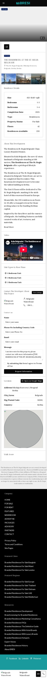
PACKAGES (9, 523)
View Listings (37, 292)
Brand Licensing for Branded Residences (21, 615)
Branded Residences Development (19, 611)
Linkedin (25, 658)
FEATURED (9, 511)
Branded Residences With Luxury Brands (21, 634)
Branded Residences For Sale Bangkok (20, 562)
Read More (9, 227)
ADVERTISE (10, 519)
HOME (7, 500)
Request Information (23, 371)
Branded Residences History (16, 645)
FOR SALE (9, 503)
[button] (23, 24)
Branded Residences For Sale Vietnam (20, 589)
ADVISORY (9, 526)
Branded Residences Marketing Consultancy (23, 619)
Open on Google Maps (33, 381)
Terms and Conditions (14, 544)
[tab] (6, 46)
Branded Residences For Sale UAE (18, 593)
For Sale (7, 55)
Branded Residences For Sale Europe (19, 582)
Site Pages (9, 548)
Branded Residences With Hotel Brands (21, 630)
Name (6, 318)
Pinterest (37, 658)
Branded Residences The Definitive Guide (21, 626)
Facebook (13, 658)
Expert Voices (10, 642)
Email (6, 337)
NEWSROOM (10, 515)
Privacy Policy (10, 540)
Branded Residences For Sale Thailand (20, 585)
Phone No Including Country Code (19, 327)
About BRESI (10, 649)
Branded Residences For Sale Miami (19, 566)
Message (8, 347)
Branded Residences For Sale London (20, 570)
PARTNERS (9, 530)
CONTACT (9, 534)
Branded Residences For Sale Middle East (21, 597)
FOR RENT (9, 507)
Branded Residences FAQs (15, 623)
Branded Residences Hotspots (17, 638)
